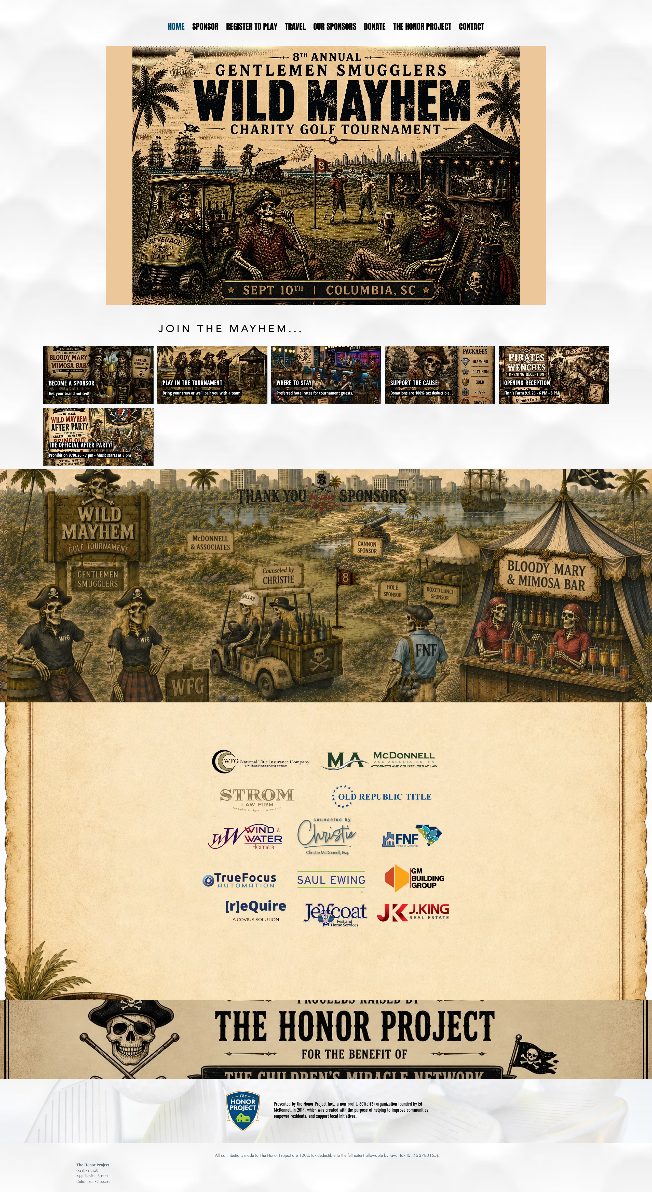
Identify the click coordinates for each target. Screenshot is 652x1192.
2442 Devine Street (92, 1175)
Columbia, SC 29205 (93, 1181)
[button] (295, 27)
